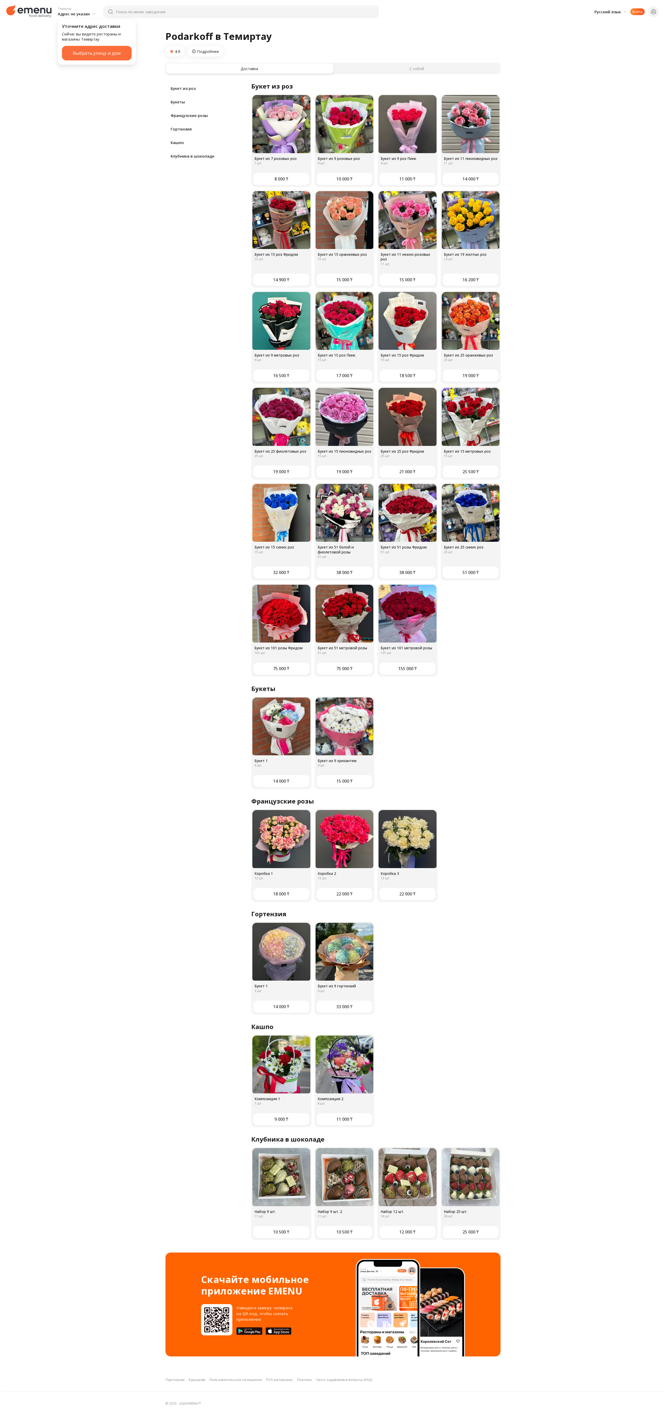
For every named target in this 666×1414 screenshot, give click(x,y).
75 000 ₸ (281, 668)
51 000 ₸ (471, 572)
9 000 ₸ (281, 1119)
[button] (77, 12)
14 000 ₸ (471, 179)
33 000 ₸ (344, 1007)
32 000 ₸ (281, 572)
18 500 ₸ (407, 375)
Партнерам (174, 1379)
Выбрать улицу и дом (97, 53)
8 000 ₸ (281, 179)
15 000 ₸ (344, 280)
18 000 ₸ (281, 894)
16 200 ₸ (471, 280)
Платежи (304, 1379)
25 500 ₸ (471, 472)
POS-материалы (279, 1379)
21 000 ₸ (407, 472)
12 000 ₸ (407, 1232)
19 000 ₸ (471, 375)
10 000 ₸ (344, 179)
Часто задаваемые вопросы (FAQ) (344, 1379)
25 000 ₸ (471, 1232)
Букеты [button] (178, 101)
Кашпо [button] (177, 142)
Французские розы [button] (189, 115)
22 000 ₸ (344, 894)
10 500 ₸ (281, 1232)
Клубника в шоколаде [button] (192, 156)
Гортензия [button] (181, 129)
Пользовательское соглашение (235, 1379)
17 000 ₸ (344, 375)
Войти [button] (637, 11)
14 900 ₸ (281, 280)
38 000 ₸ (344, 572)
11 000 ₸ (407, 179)
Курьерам (197, 1379)
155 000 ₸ (407, 668)
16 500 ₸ (281, 375)
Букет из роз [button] (183, 88)
